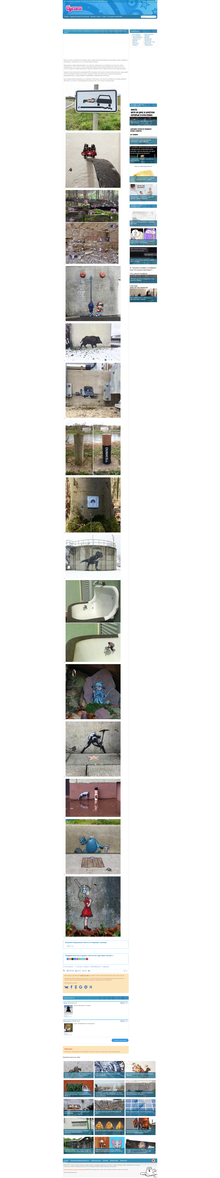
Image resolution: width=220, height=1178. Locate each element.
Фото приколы (136, 34)
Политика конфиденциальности (79, 1160)
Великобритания (95, 966)
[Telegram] (85, 959)
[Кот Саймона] (148, 1177)
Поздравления (148, 45)
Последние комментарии (114, 16)
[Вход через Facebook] (72, 988)
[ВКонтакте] (68, 959)
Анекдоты (147, 36)
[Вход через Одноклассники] (77, 988)
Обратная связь (150, 1)
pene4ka (79, 970)
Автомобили (147, 40)
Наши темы (147, 43)
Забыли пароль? (70, 1)
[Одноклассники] (70, 959)
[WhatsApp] (80, 959)
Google (99, 1)
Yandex (106, 1)
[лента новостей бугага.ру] (156, 1)
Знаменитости (136, 39)
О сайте (66, 1160)
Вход (65, 1)
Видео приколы (148, 34)
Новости (134, 42)
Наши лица (135, 43)
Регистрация (77, 1)
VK (92, 1)
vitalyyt (65, 1003)
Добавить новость (96, 16)
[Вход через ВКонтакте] (67, 988)
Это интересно (69, 966)
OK (96, 1)
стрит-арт (79, 966)
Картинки (135, 40)
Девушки (146, 37)
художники (106, 966)
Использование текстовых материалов (74, 1169)
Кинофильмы (148, 39)
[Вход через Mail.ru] (86, 988)
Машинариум (67, 1021)
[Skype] (82, 959)
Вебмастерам (114, 1160)
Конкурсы (135, 45)
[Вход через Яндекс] (91, 988)
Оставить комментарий (120, 1040)
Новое (104, 16)
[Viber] (77, 959)
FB (94, 1)
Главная (66, 16)
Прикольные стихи (149, 42)
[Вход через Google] (81, 988)
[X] (73, 959)
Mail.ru (102, 1)
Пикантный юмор (137, 37)
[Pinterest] (87, 959)
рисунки (86, 966)
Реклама (145, 1)
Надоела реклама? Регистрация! (79, 16)
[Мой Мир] (75, 959)
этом (101, 79)
